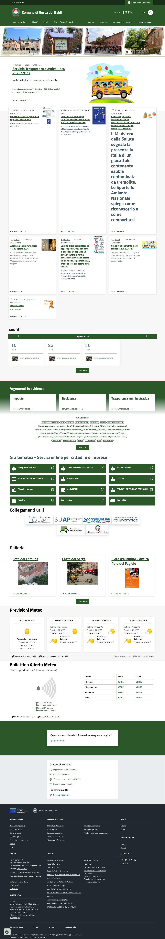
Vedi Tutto (83, 370)
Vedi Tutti (82, 447)
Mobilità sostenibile (47, 433)
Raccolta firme (17, 305)
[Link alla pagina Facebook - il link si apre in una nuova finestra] (123, 12)
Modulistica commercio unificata (59, 889)
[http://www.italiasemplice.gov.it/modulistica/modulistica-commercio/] (126, 519)
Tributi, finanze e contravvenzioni (96, 833)
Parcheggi (72, 433)
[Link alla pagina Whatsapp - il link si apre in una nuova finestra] (129, 12)
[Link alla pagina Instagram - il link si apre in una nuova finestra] (126, 12)
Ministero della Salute (55, 860)
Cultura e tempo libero (55, 836)
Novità (35, 22)
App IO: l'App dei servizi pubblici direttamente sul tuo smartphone (63, 876)
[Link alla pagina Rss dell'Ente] (134, 859)
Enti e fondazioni (16, 833)
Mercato (126, 429)
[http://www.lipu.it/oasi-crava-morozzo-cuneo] (71, 530)
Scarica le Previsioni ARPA (25, 656)
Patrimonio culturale (84, 433)
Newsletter (125, 863)
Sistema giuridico (91, 437)
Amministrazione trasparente (95, 870)
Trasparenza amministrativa (122, 22)
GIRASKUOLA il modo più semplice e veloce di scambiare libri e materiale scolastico (75, 119)
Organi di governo (16, 836)
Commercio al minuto (46, 426)
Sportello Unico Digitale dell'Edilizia (60, 881)
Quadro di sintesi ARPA (49, 716)
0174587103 (22, 868)
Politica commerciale (111, 433)
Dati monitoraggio (16, 927)
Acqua (62, 422)
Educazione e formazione (56, 840)
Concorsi (96, 426)
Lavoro (109, 429)
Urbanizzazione (90, 440)
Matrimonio (117, 429)
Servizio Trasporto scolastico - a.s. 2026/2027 (38, 70)
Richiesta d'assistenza (92, 881)
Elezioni (103, 426)
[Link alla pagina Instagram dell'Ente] (126, 859)
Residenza (103, 22)
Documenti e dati (16, 829)
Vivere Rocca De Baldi (63, 22)
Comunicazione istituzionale (82, 426)
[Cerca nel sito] (149, 12)
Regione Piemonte (18, 2)
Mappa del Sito (70, 927)
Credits (51, 927)
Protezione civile (59, 437)
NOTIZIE (18, 65)
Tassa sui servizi (120, 437)
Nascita (64, 433)
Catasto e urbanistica (55, 833)
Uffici (11, 847)
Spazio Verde (103, 437)
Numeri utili (14, 888)
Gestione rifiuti (41, 429)
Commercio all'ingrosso (115, 422)
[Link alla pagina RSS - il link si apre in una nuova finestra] (131, 12)
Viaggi (99, 440)
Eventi (123, 848)
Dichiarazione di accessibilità (57, 899)
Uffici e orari (14, 885)
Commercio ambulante (63, 426)
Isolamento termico (89, 429)
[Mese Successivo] (146, 336)
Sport (111, 437)
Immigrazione (65, 429)
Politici (12, 843)
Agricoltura (70, 422)
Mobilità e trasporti (91, 829)
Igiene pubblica (53, 429)
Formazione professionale (117, 426)
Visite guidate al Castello (29, 357)
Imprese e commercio (92, 825)
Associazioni (94, 422)
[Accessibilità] (7, 932)
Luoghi (123, 844)
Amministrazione (19, 22)
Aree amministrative (17, 825)
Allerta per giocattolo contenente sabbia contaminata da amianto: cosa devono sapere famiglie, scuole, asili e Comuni (125, 122)
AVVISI (66, 110)
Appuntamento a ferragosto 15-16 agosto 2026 (23, 247)
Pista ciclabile (97, 433)
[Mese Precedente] (18, 336)
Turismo (80, 440)
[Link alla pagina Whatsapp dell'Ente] (130, 859)
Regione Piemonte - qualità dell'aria (60, 903)
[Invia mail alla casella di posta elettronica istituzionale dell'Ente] (27, 872)
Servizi (46, 22)
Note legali (88, 864)
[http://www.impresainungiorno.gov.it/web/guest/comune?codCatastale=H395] (68, 519)
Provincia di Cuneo (53, 867)
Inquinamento (76, 429)
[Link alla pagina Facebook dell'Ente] (122, 859)
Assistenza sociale (82, 422)
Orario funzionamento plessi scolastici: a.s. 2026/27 (124, 247)
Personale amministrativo (19, 840)
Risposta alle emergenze (75, 437)
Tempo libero (56, 440)
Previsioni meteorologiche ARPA (54, 656)
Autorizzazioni (52, 829)
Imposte (91, 22)
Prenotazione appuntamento (94, 879)
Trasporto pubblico (69, 440)
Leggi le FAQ (88, 873)
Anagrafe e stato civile (55, 825)
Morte (58, 433)
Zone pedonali (108, 440)
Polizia (122, 433)
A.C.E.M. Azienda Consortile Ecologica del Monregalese (64, 894)
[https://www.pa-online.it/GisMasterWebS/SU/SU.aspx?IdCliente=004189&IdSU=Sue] (39, 519)
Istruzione (101, 429)
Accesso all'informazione (50, 422)
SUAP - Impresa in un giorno (57, 885)
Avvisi (123, 829)
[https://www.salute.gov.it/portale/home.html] (97, 530)
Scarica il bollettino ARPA (24, 716)
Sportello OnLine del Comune (58, 871)
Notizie (123, 825)
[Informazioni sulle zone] (46, 670)
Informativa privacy (91, 860)
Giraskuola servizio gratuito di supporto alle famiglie (24, 118)
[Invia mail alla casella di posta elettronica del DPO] (24, 904)
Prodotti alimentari (45, 437)
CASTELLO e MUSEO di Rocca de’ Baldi (61, 907)
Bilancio (103, 422)
